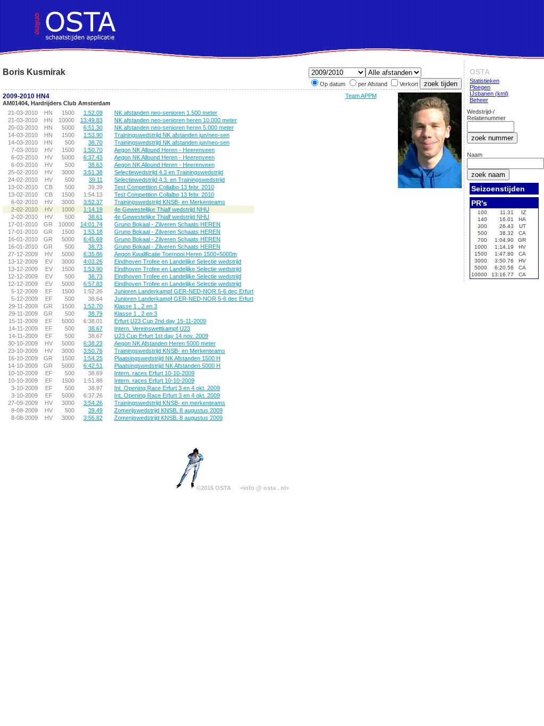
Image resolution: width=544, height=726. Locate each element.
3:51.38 (93, 172)
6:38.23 (93, 343)
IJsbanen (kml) (489, 93)
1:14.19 (93, 209)
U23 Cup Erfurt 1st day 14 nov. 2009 (161, 336)
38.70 (95, 142)
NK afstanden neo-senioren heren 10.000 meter (175, 120)
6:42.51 (93, 365)
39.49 (95, 410)
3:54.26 (93, 403)
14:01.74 (91, 224)
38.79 (95, 313)
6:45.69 (93, 239)
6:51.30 (93, 127)
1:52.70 (93, 306)
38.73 (95, 246)
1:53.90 (93, 135)
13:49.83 (91, 120)
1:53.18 (93, 232)
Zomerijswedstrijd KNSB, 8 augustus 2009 (168, 410)
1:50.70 (93, 150)
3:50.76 (93, 351)
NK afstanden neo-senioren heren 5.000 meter (174, 127)
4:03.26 (93, 261)
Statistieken (484, 81)
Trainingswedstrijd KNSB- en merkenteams (169, 403)
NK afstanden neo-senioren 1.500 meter (165, 112)
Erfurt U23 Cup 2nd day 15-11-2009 (160, 321)
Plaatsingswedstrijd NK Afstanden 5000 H (167, 365)
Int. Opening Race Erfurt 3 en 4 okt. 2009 (167, 388)
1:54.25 (93, 358)
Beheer (479, 100)
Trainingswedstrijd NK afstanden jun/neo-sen (172, 135)
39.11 (96, 179)
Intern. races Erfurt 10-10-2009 (154, 373)
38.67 (95, 328)
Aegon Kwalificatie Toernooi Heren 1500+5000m (175, 254)
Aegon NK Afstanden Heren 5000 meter (165, 343)
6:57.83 (93, 284)
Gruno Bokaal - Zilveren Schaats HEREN (167, 224)
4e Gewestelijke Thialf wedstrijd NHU (161, 209)
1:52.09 (93, 112)
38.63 (95, 165)
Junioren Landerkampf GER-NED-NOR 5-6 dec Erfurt (183, 291)
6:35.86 (93, 254)
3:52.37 (93, 202)
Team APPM (361, 95)
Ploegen (480, 87)
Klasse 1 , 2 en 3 (135, 306)
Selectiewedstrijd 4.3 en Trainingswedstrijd (168, 172)
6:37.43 (93, 157)
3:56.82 (93, 418)
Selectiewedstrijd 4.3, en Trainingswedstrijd (169, 179)
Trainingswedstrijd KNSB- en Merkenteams (169, 202)
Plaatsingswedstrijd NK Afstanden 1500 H (167, 358)
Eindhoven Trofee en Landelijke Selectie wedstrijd (177, 261)
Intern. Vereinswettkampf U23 (152, 328)
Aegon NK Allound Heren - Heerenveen (164, 150)
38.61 (95, 217)
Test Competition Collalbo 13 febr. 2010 (164, 187)
